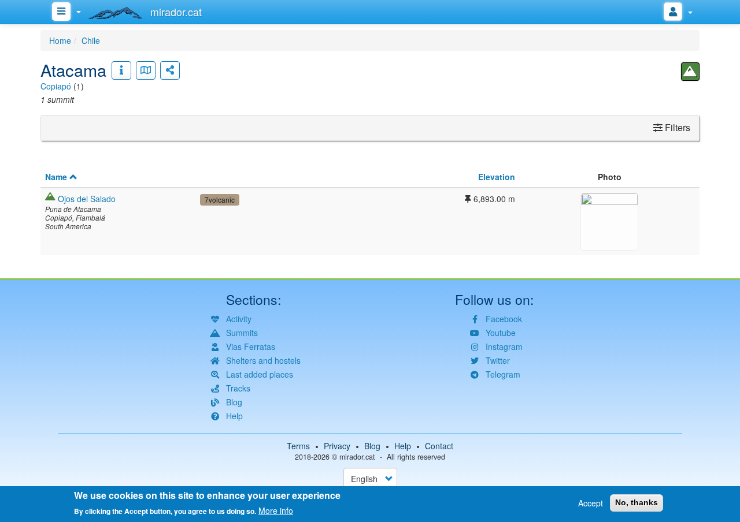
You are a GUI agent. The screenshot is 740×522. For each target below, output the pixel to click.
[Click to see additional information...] (121, 70)
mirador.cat (357, 457)
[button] (609, 220)
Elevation (496, 176)
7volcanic (220, 199)
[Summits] (690, 71)
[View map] (146, 70)
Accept (590, 503)
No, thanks (636, 502)
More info (275, 510)
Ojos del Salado (87, 198)
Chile (91, 40)
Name (56, 176)
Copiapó (55, 86)
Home (60, 40)
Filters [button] (676, 127)
